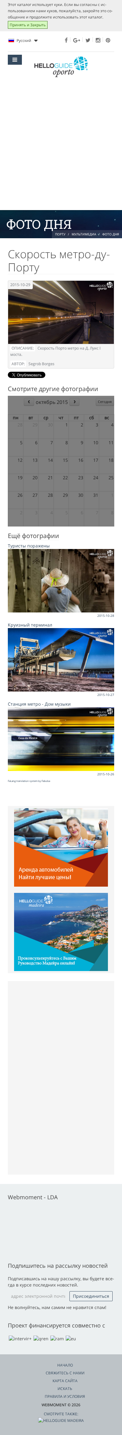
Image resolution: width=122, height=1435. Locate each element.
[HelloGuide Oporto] (61, 67)
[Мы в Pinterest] (108, 40)
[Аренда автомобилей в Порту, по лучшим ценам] (61, 847)
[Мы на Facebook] (66, 40)
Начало (65, 1365)
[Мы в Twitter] (87, 40)
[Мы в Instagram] (98, 40)
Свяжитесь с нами (65, 1373)
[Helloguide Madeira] (61, 931)
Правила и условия (65, 1396)
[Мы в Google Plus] (76, 40)
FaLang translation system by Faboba (29, 781)
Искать (65, 1388)
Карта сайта (65, 1380)
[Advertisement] (61, 146)
